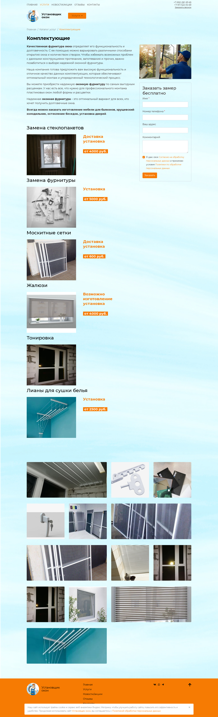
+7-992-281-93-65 (182, 2)
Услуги (44, 4)
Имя (146, 98)
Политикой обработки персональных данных (136, 711)
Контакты (93, 4)
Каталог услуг (47, 29)
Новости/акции (61, 4)
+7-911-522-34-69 (182, 5)
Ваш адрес (149, 124)
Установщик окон (81, 711)
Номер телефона (154, 111)
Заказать (149, 175)
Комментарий (151, 137)
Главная (32, 4)
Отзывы (79, 4)
